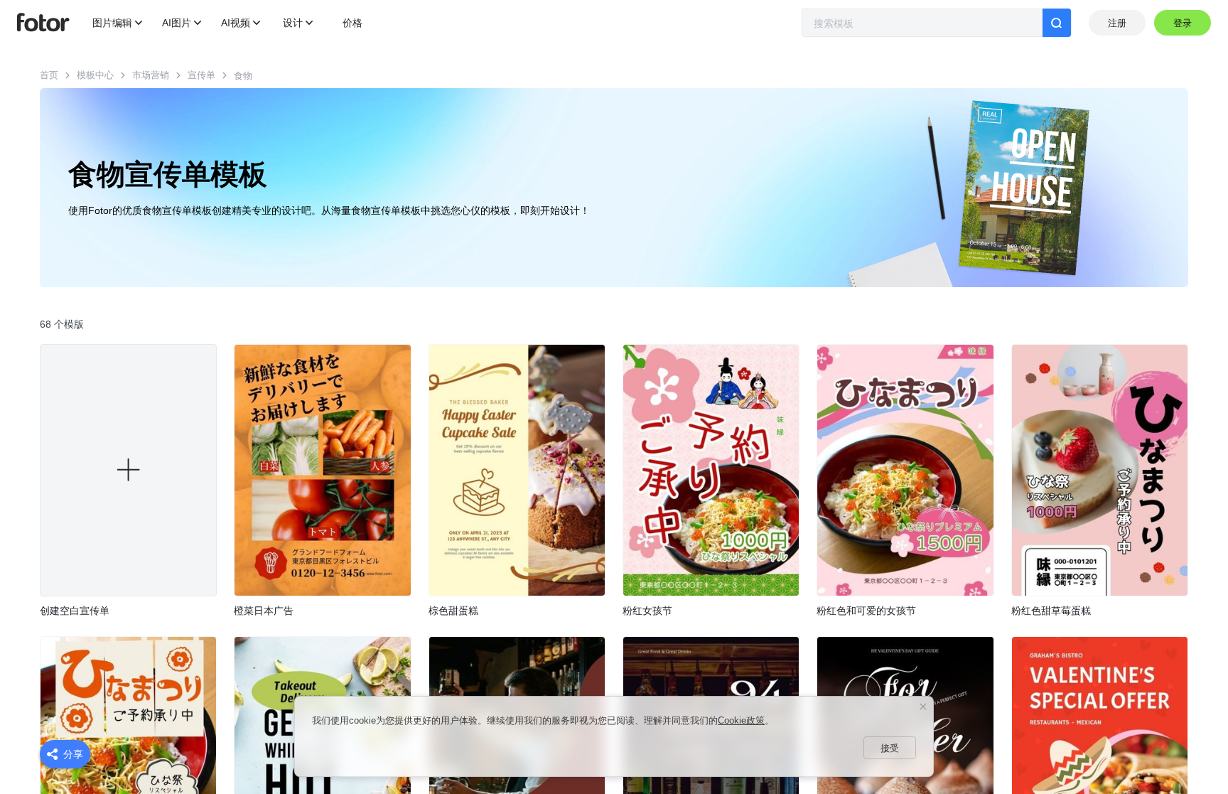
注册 (1117, 23)
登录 (1182, 23)
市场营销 (150, 75)
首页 (49, 75)
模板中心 (95, 75)
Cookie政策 (741, 720)
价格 (352, 22)
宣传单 (201, 75)
